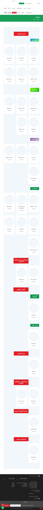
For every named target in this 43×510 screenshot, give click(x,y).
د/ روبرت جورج (21, 401)
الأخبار (9, 8)
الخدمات (13, 8)
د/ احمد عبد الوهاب (33, 79)
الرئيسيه (29, 8)
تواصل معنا (12, 486)
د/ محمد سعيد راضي (34, 249)
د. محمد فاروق (9, 79)
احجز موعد (21, 3)
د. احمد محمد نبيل (33, 279)
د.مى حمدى (34, 157)
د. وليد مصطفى (21, 129)
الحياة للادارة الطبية (24, 485)
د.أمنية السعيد (33, 229)
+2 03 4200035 (31, 493)
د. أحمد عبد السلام (33, 206)
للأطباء (5, 12)
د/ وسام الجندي (34, 457)
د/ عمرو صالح (33, 401)
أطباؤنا (5, 8)
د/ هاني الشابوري (33, 429)
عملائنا (19, 12)
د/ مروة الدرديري (33, 178)
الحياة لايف (14, 12)
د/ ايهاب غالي (21, 58)
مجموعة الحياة (19, 8)
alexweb (30, 508)
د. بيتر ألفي (34, 371)
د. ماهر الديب (21, 229)
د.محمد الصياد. (21, 279)
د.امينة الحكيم (9, 206)
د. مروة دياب (9, 229)
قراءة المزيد (34, 60)
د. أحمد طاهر (9, 108)
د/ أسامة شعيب (9, 58)
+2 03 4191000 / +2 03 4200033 (33, 496)
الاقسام (13, 484)
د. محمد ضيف (33, 343)
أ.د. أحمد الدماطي (33, 108)
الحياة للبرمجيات (24, 486)
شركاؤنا (23, 12)
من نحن (24, 8)
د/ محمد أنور (33, 315)
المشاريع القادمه (29, 12)
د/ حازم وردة (33, 58)
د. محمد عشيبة (21, 79)
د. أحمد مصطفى (21, 108)
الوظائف (13, 485)
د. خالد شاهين (33, 129)
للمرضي (9, 12)
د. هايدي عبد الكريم (9, 157)
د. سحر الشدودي (21, 157)
